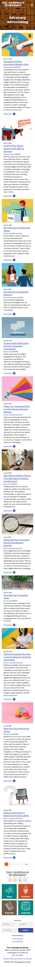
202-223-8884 (17, 955)
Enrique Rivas (10, 67)
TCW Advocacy (17, 939)
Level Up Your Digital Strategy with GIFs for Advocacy (14, 149)
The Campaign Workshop (14, 233)
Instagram (15, 880)
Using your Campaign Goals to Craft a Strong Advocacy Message (17, 409)
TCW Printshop (17, 941)
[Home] (13, 5)
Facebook (10, 880)
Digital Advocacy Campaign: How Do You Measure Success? (17, 543)
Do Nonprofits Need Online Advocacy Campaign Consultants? (16, 346)
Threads (25, 880)
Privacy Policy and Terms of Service (17, 958)
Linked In (20, 880)
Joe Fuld (8, 484)
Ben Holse (9, 352)
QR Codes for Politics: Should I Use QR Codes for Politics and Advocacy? (17, 478)
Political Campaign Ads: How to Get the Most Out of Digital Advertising (17, 657)
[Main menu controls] (32, 5)
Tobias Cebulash (11, 297)
